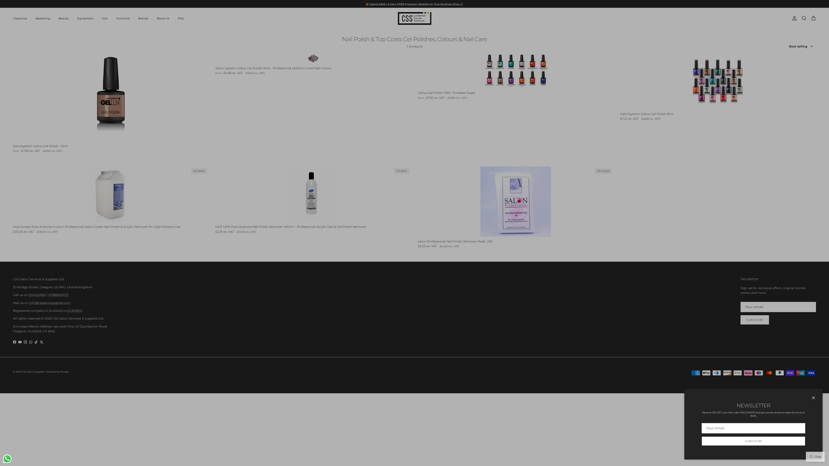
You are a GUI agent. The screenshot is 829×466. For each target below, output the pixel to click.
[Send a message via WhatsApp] (7, 459)
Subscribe (753, 441)
